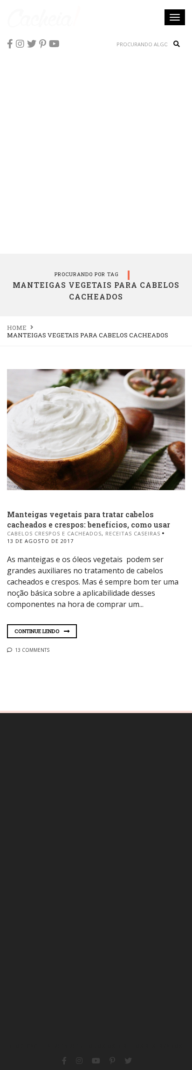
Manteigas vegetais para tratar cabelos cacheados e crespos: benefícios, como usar (88, 519)
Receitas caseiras (132, 533)
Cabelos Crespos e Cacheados (54, 533)
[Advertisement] (96, 152)
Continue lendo (37, 631)
